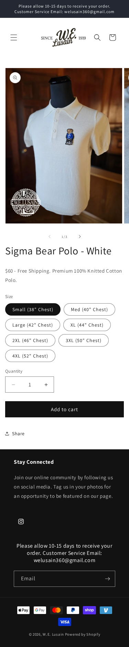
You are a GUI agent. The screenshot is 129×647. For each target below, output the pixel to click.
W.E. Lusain (54, 634)
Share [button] (18, 433)
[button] (13, 37)
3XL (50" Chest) (83, 340)
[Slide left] (49, 236)
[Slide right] (79, 236)
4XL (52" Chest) (30, 356)
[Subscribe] (107, 579)
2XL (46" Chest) (30, 340)
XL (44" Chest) (87, 325)
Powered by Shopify (82, 634)
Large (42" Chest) (32, 325)
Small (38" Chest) (32, 309)
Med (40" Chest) (89, 309)
